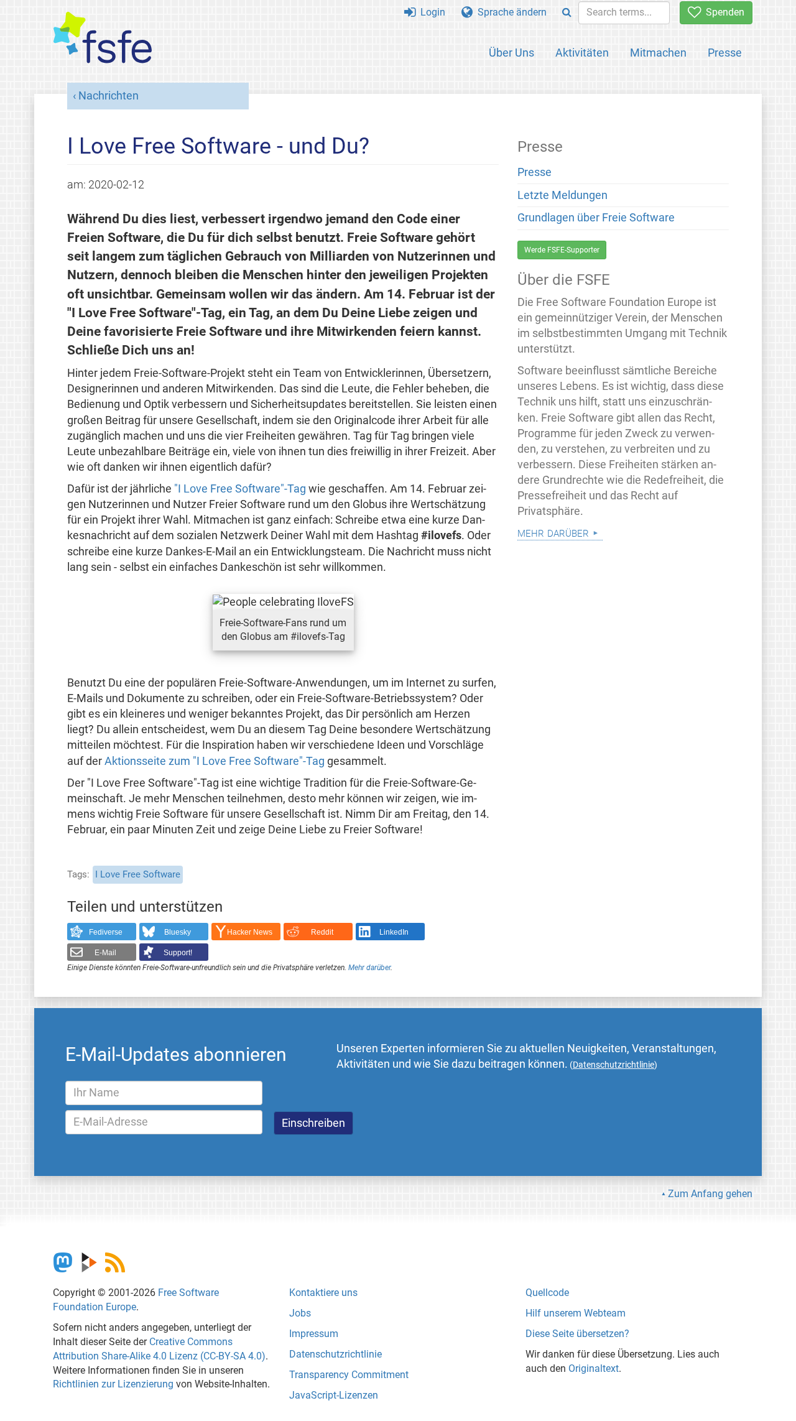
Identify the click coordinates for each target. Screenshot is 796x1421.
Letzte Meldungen (562, 195)
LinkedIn (394, 932)
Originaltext (593, 1368)
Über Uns (511, 52)
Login (430, 12)
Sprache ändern (510, 12)
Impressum (313, 1334)
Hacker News (249, 932)
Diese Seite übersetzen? (577, 1334)
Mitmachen (658, 52)
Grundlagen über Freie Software (596, 217)
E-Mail (105, 952)
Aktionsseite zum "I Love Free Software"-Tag (214, 761)
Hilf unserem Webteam (575, 1313)
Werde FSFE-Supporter (561, 250)
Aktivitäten (582, 52)
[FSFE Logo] (102, 38)
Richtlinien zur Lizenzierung (113, 1384)
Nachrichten (108, 96)
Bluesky (177, 932)
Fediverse (106, 932)
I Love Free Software (137, 874)
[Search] (567, 13)
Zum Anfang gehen (710, 1194)
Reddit (322, 932)
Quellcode (547, 1292)
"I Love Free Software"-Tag (240, 489)
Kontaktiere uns (323, 1292)
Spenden (722, 12)
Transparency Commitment (349, 1375)
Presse (725, 52)
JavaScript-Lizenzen (333, 1395)
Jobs (300, 1313)
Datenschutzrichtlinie (335, 1354)
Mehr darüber (369, 967)
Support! (178, 952)
